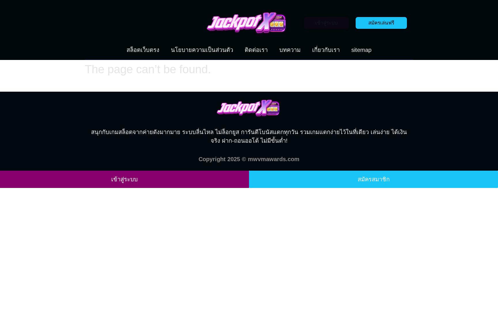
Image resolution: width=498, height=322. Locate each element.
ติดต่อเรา (256, 50)
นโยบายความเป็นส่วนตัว (202, 50)
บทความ (290, 50)
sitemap (361, 50)
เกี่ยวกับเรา (326, 50)
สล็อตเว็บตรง (143, 50)
